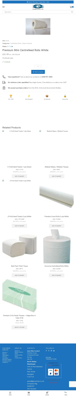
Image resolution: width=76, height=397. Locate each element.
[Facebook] (46, 350)
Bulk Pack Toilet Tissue (19, 266)
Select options (19, 327)
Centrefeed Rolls (15, 43)
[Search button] (72, 11)
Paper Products (27, 43)
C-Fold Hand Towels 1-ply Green (19, 167)
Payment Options (7, 359)
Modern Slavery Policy (19, 352)
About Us (17, 351)
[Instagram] (51, 350)
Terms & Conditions (5, 357)
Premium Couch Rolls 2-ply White (57, 216)
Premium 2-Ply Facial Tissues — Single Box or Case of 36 (19, 316)
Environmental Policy (18, 355)
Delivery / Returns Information (5, 354)
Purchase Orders (6, 361)
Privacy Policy (18, 358)
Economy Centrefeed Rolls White (56, 266)
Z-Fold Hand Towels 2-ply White (19, 216)
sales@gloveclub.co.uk (35, 381)
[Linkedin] (54, 350)
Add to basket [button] (19, 176)
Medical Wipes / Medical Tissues (56, 167)
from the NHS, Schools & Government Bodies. (34, 88)
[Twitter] (48, 350)
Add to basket (39, 72)
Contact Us (5, 362)
